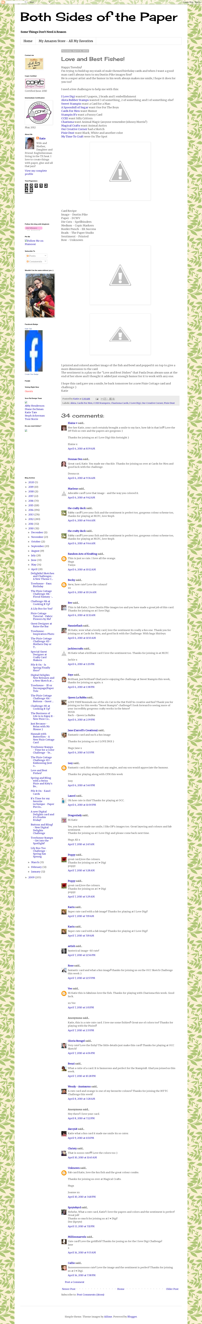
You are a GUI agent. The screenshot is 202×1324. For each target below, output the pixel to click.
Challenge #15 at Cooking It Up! (40, 707)
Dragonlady (75, 815)
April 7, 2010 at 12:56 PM (81, 955)
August (35, 550)
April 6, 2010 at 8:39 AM (81, 448)
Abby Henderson (34, 405)
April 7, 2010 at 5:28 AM (81, 870)
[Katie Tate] (34, 370)
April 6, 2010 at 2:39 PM (81, 719)
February (36, 867)
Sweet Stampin (71, 103)
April (34, 569)
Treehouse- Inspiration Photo (42, 632)
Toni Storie (31, 419)
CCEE (64, 118)
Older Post (172, 1288)
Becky (71, 579)
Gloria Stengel (76, 1040)
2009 (31, 877)
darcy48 (72, 1128)
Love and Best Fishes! (39, 772)
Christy (72, 1148)
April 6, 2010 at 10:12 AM (82, 569)
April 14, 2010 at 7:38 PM (82, 1275)
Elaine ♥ (72, 423)
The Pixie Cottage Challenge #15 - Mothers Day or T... (41, 643)
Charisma (67, 122)
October (36, 541)
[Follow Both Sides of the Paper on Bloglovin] (33, 229)
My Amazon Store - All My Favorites (66, 41)
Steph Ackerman (35, 415)
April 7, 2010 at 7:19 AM (81, 916)
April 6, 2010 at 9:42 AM (81, 497)
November (37, 536)
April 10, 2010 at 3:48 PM (82, 1196)
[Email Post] (97, 398)
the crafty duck (77, 508)
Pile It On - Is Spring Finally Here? (40, 667)
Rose (71, 965)
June (34, 560)
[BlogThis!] (105, 398)
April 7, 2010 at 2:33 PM (81, 1030)
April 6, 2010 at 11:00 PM (82, 804)
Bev (70, 602)
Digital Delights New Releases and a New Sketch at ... (42, 678)
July (33, 555)
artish (71, 946)
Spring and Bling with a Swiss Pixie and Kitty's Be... (41, 782)
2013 (31, 514)
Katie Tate (28, 329)
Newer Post (68, 1288)
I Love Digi (68, 96)
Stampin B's (69, 114)
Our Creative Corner (74, 129)
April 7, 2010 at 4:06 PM (81, 1053)
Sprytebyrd (74, 1207)
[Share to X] (107, 398)
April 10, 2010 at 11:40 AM (82, 1157)
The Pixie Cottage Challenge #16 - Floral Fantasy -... (42, 594)
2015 (31, 505)
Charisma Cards (120, 403)
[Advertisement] (34, 454)
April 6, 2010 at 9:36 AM (81, 478)
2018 (31, 491)
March (35, 862)
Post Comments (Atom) (90, 1294)
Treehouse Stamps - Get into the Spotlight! (42, 840)
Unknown (74, 1167)
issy (70, 763)
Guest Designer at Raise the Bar (41, 625)
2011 (31, 523)
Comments (35, 261)
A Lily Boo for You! (41, 608)
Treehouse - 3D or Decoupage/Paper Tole (42, 688)
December (37, 532)
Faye (70, 674)
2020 (31, 482)
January (36, 871)
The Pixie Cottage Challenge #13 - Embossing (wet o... (41, 761)
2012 (31, 519)
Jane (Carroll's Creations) (83, 730)
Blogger (132, 1316)
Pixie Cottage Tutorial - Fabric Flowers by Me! (42, 616)
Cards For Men (70, 111)
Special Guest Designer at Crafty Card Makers (39, 656)
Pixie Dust (67, 132)
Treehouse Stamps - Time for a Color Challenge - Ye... (42, 750)
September (38, 546)
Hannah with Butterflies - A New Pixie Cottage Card (42, 738)
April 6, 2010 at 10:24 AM (82, 592)
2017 (31, 496)
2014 (31, 509)
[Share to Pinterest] (113, 398)
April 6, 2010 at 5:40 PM (81, 785)
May (34, 564)
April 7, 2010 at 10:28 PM (82, 1076)
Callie (71, 1262)
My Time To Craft (72, 136)
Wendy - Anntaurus (79, 1086)
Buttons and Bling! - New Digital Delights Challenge (42, 829)
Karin (71, 907)
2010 (31, 528)
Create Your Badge (31, 374)
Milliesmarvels (77, 1236)
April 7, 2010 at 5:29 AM (81, 896)
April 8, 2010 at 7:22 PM (81, 1118)
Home (28, 41)
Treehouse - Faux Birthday (41, 585)
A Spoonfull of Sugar (74, 107)
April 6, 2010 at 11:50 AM (82, 637)
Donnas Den (75, 459)
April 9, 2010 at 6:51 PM (81, 1137)
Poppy (71, 854)
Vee (70, 988)
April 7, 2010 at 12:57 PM (81, 978)
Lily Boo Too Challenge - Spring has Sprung (39, 852)
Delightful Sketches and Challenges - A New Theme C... (42, 576)
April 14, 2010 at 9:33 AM (82, 1252)
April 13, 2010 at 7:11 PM (81, 1226)
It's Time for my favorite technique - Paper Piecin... (42, 802)
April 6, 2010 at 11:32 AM (81, 615)
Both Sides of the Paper (98, 16)
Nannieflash (75, 625)
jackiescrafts (75, 648)
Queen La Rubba (77, 697)
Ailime (108, 1316)
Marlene (73, 488)
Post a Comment (74, 1282)
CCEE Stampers (101, 403)
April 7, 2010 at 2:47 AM (81, 844)
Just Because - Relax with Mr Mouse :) (40, 726)
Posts (32, 255)
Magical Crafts (70, 125)
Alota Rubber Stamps (75, 100)
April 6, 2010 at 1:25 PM (81, 664)
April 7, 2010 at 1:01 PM (81, 1007)
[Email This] (102, 398)
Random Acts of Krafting (82, 553)
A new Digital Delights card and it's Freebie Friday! (42, 816)
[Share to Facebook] (110, 398)
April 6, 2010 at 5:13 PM (81, 752)
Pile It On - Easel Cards (40, 792)
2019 (31, 486)
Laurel (72, 795)
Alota (73, 403)
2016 (31, 500)
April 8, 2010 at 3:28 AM (81, 1098)
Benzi (71, 1063)
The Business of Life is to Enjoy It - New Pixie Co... (42, 716)
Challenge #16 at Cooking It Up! (40, 603)
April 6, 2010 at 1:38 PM (81, 687)
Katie (42, 138)
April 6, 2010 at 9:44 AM (81, 520)
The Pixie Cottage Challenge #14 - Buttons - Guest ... (42, 698)
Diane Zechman (34, 409)
